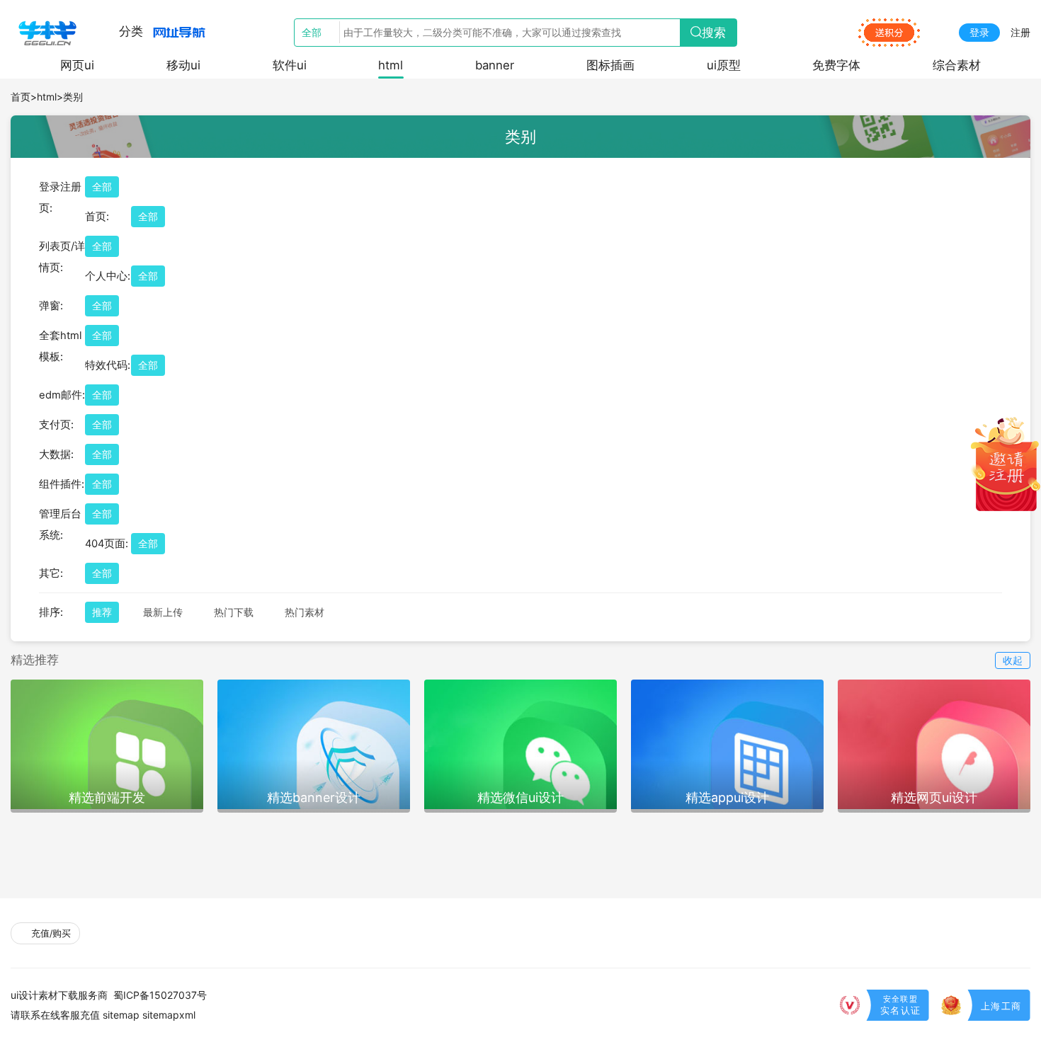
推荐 (102, 612)
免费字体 (836, 65)
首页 (20, 97)
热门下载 (234, 612)
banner (494, 65)
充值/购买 (49, 933)
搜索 (714, 32)
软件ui (290, 65)
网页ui (77, 65)
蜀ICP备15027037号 (160, 995)
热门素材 (304, 612)
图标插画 (610, 65)
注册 (1020, 32)
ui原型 (724, 65)
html (390, 65)
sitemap (121, 1015)
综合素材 (957, 65)
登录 (979, 32)
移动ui (183, 65)
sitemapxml (168, 1015)
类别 (73, 97)
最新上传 (163, 612)
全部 (102, 187)
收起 (1013, 660)
